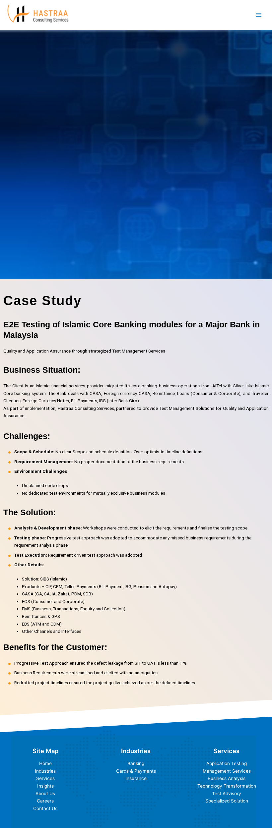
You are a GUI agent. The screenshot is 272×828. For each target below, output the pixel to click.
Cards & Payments (136, 771)
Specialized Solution (226, 800)
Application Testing (226, 763)
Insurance (136, 778)
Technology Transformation (226, 786)
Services (45, 778)
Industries (45, 771)
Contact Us (45, 808)
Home (45, 763)
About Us (45, 793)
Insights (45, 786)
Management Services (227, 771)
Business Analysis (226, 778)
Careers (45, 800)
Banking (135, 763)
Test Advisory (226, 793)
